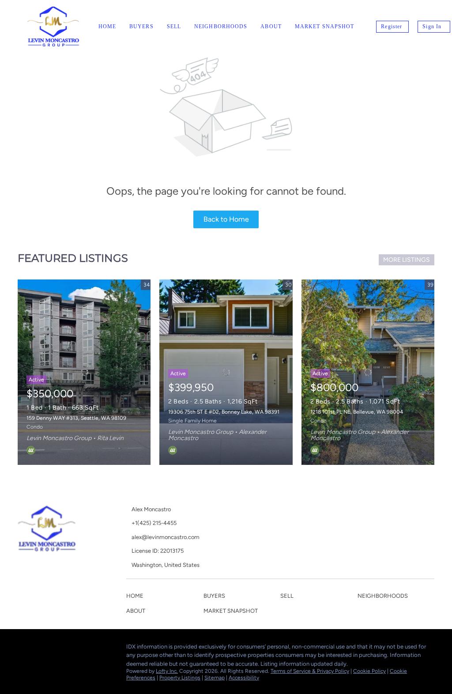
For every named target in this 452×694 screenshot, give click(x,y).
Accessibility (244, 678)
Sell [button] (174, 26)
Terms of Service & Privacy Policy (310, 671)
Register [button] (391, 26)
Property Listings (179, 678)
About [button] (271, 26)
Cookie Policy (369, 671)
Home (107, 26)
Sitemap (214, 678)
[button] (137, 597)
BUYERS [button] (141, 26)
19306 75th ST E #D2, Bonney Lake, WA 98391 (223, 412)
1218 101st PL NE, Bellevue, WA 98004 (356, 412)
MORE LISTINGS (406, 260)
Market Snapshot (324, 26)
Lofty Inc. (167, 671)
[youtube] (24, 649)
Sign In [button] (431, 26)
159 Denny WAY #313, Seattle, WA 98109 (76, 418)
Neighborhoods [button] (220, 26)
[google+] (42, 649)
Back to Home (226, 219)
